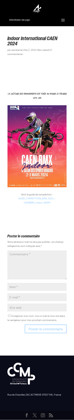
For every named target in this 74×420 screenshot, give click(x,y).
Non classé (43, 49)
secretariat (17, 49)
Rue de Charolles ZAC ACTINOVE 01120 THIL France (34, 394)
